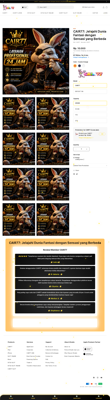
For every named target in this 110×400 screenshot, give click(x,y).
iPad (9, 350)
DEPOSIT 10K (79, 91)
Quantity (76, 145)
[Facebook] (74, 174)
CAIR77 (5, 13)
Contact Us (49, 356)
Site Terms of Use (51, 365)
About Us (67, 346)
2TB (76, 121)
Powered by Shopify (97, 386)
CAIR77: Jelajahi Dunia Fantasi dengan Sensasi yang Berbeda (55, 1)
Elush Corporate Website (72, 356)
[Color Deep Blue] (79, 65)
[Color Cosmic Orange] (75, 66)
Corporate (30, 350)
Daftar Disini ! (72, 1)
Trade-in (29, 362)
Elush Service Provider (33, 356)
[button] (5, 13)
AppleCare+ (30, 346)
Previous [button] (3, 1)
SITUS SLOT (31, 13)
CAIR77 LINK (30, 353)
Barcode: (83, 42)
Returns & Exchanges (52, 353)
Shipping (83, 50)
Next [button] (106, 1)
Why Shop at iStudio (70, 353)
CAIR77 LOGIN (17, 13)
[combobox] (55, 7)
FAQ (47, 359)
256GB (77, 103)
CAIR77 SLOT (63, 13)
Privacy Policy (50, 362)
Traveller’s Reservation (34, 365)
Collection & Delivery (52, 350)
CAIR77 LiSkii (88, 386)
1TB (76, 115)
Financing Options (32, 359)
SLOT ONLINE (77, 13)
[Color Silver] (83, 65)
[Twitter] (77, 174)
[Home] (9, 7)
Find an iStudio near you (71, 350)
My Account (49, 346)
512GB (77, 109)
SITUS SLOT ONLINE (47, 13)
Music (9, 359)
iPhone (10, 353)
